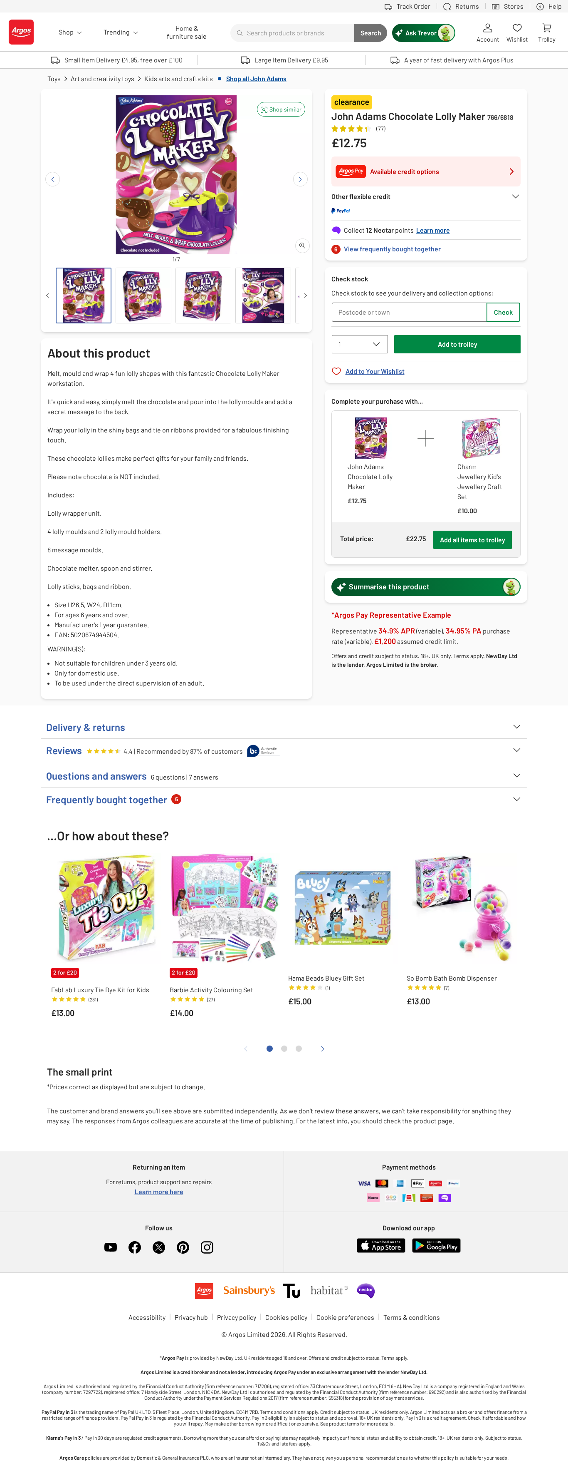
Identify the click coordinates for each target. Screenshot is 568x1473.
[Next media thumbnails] (305, 295)
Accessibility (146, 1317)
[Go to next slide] (300, 179)
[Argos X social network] (159, 1247)
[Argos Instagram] (207, 1247)
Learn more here (159, 1191)
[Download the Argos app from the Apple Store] (381, 1251)
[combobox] (292, 33)
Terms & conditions (411, 1317)
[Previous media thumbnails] (47, 295)
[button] (281, 109)
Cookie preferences (345, 1317)
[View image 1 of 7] (84, 295)
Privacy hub (191, 1317)
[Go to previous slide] (52, 179)
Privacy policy (236, 1317)
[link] (426, 246)
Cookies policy (286, 1317)
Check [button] (503, 312)
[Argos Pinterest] (183, 1247)
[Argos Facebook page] (135, 1247)
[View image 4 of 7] (263, 295)
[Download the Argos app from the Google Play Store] (436, 1251)
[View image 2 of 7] (143, 295)
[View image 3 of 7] (203, 295)
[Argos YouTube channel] (111, 1247)
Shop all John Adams (256, 78)
